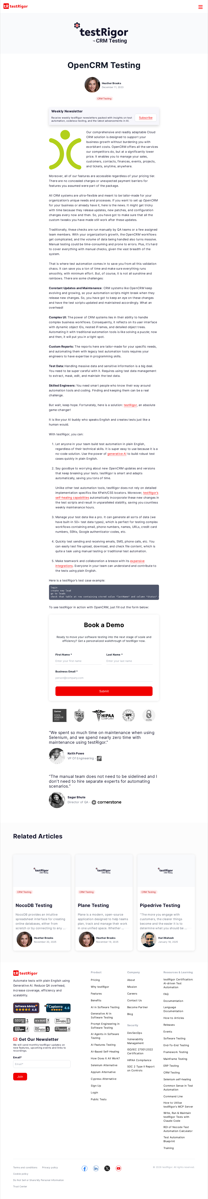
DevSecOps (134, 1032)
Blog (130, 1014)
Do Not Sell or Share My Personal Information (38, 1180)
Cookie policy (20, 1173)
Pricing (95, 980)
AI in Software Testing (105, 1007)
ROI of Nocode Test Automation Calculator (178, 1129)
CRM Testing (104, 98)
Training (168, 1148)
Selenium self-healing (177, 1079)
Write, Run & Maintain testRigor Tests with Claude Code (177, 1116)
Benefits (96, 1000)
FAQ (166, 994)
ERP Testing (171, 1065)
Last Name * (114, 654)
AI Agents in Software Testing (105, 1036)
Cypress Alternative (103, 1078)
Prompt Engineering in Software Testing (105, 1025)
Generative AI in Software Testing (102, 1015)
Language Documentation (173, 1009)
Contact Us (134, 1000)
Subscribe (145, 117)
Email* (17, 1057)
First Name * (63, 654)
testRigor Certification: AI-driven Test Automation (178, 983)
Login (94, 1092)
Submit (104, 691)
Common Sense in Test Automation (178, 1087)
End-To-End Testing (176, 1045)
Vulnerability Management (135, 1041)
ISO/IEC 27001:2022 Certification (140, 1051)
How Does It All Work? (105, 1058)
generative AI (116, 453)
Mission (132, 986)
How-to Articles (173, 1018)
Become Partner (137, 1007)
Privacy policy (50, 1167)
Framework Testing (175, 1052)
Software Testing (174, 1038)
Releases (169, 1024)
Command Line (173, 1096)
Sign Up (96, 1085)
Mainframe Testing (175, 1058)
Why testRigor (100, 986)
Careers (132, 993)
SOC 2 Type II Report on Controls (141, 1068)
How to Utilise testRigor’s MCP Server (178, 1104)
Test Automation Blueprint (174, 1139)
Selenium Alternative (104, 1065)
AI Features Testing (103, 1044)
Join (20, 1076)
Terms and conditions (25, 1167)
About (131, 980)
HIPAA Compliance (139, 1060)
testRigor (130, 405)
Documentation (173, 1000)
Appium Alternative (103, 1072)
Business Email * (66, 671)
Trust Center (20, 1186)
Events (167, 1031)
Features (96, 993)
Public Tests (98, 1099)
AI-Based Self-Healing (105, 1051)
